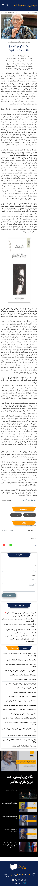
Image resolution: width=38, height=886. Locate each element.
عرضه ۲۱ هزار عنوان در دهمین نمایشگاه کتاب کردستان (21, 701)
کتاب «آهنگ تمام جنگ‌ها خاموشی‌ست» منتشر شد (19, 630)
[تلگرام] (22, 880)
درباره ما (20, 875)
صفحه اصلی (34, 13)
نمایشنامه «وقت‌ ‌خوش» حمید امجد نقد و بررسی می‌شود (20, 705)
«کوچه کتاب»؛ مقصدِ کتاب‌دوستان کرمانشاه (22, 616)
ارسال (9, 595)
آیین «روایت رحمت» (11, 790)
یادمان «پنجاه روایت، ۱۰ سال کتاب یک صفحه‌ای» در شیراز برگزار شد (20, 741)
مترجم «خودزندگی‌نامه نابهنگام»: (19, 42)
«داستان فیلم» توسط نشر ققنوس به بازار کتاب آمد (21, 735)
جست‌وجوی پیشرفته (6, 875)
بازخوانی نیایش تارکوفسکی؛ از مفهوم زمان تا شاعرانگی (21, 683)
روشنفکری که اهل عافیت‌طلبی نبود (19, 48)
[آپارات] (25, 880)
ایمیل (34, 575)
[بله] (15, 880)
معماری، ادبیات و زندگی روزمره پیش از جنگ (23, 714)
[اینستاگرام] (19, 880)
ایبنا (25, 7)
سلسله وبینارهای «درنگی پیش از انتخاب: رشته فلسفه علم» (19, 709)
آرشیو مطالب (33, 875)
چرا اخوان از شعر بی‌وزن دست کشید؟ (10, 830)
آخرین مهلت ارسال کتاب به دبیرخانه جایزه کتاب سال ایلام (19, 625)
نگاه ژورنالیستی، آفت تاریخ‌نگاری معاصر (24, 692)
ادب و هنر (26, 13)
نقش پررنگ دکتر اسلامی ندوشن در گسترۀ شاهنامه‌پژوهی (22, 640)
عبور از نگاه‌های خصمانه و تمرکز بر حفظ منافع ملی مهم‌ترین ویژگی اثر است (19, 654)
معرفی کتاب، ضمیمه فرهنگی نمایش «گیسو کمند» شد (20, 671)
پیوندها (15, 875)
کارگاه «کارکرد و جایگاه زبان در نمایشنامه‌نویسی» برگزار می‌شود (20, 723)
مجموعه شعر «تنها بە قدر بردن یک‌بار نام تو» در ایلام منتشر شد (19, 730)
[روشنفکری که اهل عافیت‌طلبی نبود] (19, 26)
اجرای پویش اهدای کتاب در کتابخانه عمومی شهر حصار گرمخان (20, 665)
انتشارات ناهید (16, 514)
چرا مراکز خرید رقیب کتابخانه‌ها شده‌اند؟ (24, 679)
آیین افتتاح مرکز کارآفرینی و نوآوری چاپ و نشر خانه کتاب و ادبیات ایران (9, 844)
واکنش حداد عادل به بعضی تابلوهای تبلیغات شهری (21, 660)
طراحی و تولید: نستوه (16, 883)
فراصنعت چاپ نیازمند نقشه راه (10, 817)
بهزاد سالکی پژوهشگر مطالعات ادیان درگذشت (23, 675)
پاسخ (34, 545)
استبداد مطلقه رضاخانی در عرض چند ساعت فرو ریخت (18, 636)
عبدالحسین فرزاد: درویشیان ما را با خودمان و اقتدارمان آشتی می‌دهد (18, 620)
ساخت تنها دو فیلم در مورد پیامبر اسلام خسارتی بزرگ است (19, 718)
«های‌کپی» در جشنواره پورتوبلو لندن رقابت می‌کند (22, 696)
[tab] (25, 648)
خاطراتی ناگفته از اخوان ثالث (9, 803)
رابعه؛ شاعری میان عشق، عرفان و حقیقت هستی (20, 613)
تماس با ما (26, 875)
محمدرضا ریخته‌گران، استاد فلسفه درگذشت (24, 746)
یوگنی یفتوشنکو (30, 514)
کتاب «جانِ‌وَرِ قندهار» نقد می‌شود (26, 688)
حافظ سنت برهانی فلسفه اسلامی (24, 633)
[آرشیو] (12, 880)
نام (35, 566)
